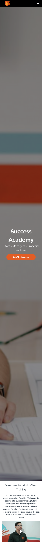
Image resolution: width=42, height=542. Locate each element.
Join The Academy (21, 257)
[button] (38, 3)
